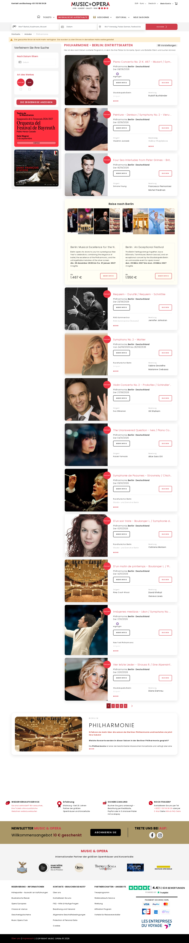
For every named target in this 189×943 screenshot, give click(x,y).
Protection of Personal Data (65, 920)
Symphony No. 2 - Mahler (129, 339)
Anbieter (28, 34)
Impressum (28, 938)
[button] (141, 3)
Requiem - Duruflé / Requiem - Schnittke (139, 294)
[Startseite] (38, 17)
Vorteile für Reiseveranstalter (107, 914)
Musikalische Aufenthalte (72, 17)
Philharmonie (120, 66)
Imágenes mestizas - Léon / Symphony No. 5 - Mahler (148, 611)
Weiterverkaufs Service (104, 898)
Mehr (116, 101)
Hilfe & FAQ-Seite (173, 811)
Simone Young (119, 186)
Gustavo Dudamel (121, 649)
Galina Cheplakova (158, 141)
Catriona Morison (157, 547)
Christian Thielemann (123, 99)
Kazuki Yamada (120, 456)
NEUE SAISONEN (141, 17)
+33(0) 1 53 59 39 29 (163, 808)
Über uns (57, 892)
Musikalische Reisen (20, 898)
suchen (160, 27)
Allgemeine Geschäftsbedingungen (69, 914)
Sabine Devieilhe (156, 365)
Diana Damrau (155, 690)
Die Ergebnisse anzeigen (36, 102)
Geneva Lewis (155, 596)
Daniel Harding (120, 369)
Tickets (47, 17)
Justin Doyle (118, 327)
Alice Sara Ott (155, 456)
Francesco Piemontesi (159, 186)
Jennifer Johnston (157, 320)
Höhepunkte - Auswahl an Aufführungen (29, 892)
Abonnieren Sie (105, 832)
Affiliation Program (103, 909)
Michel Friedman (156, 190)
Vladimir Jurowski (121, 141)
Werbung (98, 903)
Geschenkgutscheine (21, 914)
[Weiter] (132, 706)
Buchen (165, 83)
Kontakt (15, 3)
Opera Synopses (18, 903)
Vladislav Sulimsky (157, 148)
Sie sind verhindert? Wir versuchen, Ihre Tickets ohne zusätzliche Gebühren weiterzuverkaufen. (27, 808)
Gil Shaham (154, 411)
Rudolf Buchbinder (157, 95)
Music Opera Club (19, 920)
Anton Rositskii (155, 144)
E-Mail (157, 811)
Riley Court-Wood (121, 592)
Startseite (15, 34)
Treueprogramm (101, 892)
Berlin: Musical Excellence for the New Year (97, 247)
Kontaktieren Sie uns (62, 898)
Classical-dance (19, 909)
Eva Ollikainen (119, 411)
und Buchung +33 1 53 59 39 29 (32, 3)
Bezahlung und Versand (64, 909)
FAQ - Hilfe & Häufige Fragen (65, 903)
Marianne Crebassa (158, 369)
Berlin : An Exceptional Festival (144, 247)
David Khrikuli (155, 592)
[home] (90, 5)
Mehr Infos (121, 83)
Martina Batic (119, 509)
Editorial (121, 17)
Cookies (56, 926)
